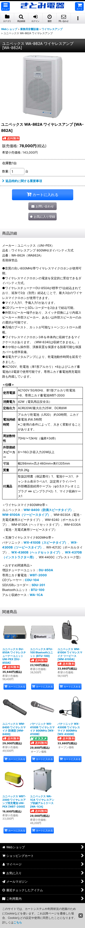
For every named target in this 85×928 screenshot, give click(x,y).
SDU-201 (38, 585)
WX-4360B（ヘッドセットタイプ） (36, 552)
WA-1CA (36, 595)
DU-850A (46, 570)
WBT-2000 (38, 575)
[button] (5, 6)
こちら (18, 922)
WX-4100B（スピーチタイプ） (46, 542)
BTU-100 (37, 590)
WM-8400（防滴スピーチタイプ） (48, 510)
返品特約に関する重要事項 (23, 181)
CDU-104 (32, 580)
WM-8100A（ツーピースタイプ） (26, 514)
